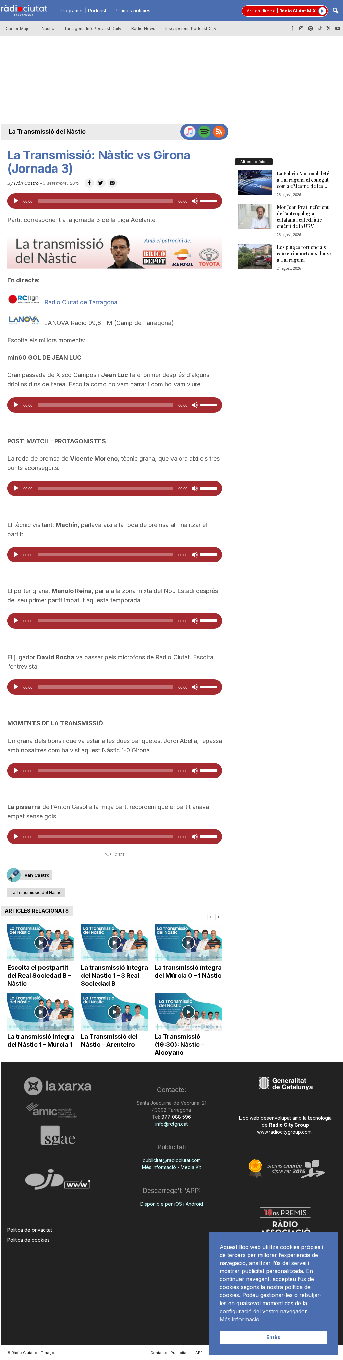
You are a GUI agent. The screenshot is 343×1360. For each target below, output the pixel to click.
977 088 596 (175, 1117)
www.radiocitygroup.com (284, 1132)
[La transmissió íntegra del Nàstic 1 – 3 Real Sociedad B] (114, 942)
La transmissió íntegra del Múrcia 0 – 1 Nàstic (188, 971)
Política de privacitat (29, 1230)
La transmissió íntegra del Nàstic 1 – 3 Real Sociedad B (114, 975)
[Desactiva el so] (194, 201)
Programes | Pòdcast (83, 10)
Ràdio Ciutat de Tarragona (80, 302)
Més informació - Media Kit (171, 1167)
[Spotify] (310, 29)
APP (199, 1352)
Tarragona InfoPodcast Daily (92, 28)
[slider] (209, 200)
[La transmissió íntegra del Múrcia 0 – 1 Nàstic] (188, 942)
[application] (114, 201)
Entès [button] (273, 1337)
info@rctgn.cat (171, 1124)
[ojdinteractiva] (57, 1182)
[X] (329, 29)
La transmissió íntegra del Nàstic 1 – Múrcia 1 (40, 1040)
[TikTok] (320, 29)
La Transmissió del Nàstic (47, 131)
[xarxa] (57, 1086)
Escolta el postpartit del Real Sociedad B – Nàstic (39, 975)
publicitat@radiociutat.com (172, 1160)
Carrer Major (18, 28)
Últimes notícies (133, 10)
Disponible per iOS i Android (171, 1204)
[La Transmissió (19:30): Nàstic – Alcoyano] (188, 1012)
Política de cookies (28, 1240)
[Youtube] (338, 29)
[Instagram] (301, 29)
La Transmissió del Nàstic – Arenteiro (109, 1040)
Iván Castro (26, 183)
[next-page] (218, 916)
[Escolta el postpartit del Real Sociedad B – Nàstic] (40, 942)
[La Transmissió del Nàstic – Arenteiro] (114, 1012)
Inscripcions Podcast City (190, 28)
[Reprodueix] (16, 201)
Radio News (143, 28)
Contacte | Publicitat (169, 1352)
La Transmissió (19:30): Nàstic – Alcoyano (179, 1044)
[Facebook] (292, 29)
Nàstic (48, 28)
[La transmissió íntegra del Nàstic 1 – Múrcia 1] (40, 1012)
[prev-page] (210, 916)
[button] (335, 11)
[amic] (57, 1110)
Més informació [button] (239, 1319)
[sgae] (57, 1135)
